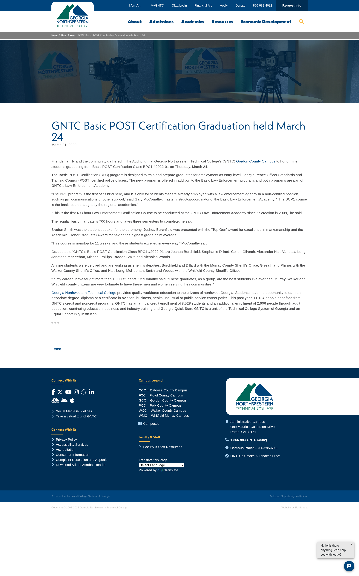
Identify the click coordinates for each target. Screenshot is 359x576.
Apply (224, 5)
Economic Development (266, 22)
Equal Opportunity (284, 496)
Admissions (161, 22)
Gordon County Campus (255, 161)
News (73, 35)
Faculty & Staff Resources (162, 447)
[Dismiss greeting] (352, 544)
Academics (192, 22)
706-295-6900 (267, 448)
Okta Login (179, 5)
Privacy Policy (66, 439)
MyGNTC (157, 5)
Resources (222, 22)
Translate (171, 470)
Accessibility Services (72, 444)
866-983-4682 (262, 5)
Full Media (301, 507)
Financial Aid (203, 5)
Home (54, 35)
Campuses (151, 423)
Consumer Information (72, 455)
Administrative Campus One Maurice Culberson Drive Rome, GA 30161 (252, 427)
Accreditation (65, 450)
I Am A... (135, 5)
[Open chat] (349, 566)
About (135, 22)
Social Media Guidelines (74, 411)
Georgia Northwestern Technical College (83, 293)
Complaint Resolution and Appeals (81, 460)
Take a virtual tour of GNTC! (77, 416)
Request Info (291, 5)
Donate (240, 5)
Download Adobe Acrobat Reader (81, 465)
